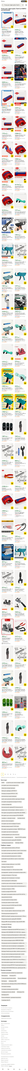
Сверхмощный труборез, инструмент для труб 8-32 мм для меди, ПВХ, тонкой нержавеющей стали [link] (20, 740)
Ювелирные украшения (6, 1053)
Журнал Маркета (4, 1062)
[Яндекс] (10, 1066)
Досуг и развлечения (5, 1023)
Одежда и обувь (4, 1032)
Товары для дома (4, 1034)
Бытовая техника (4, 1027)
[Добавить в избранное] (12, 13)
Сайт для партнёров (5, 1013)
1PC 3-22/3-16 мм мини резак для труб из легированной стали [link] (19, 364)
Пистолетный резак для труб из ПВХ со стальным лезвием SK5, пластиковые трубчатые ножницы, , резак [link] (7, 262)
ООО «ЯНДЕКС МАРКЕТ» (9, 1064)
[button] (26, 5)
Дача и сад (3, 1041)
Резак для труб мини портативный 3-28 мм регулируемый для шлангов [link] (6, 614)
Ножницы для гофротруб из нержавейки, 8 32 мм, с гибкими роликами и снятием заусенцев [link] (7, 364)
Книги (2, 1043)
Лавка (8, 1069)
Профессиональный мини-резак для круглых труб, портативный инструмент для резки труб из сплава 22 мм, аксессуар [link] (7, 764)
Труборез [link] (4, 512)
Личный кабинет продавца (6, 1007)
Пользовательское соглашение (7, 1056)
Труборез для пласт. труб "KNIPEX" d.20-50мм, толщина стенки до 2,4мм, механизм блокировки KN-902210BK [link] (20, 136)
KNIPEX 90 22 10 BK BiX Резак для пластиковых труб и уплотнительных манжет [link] (7, 212)
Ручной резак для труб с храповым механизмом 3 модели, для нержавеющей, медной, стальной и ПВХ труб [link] (20, 314)
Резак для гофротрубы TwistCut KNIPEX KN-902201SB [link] (19, 513)
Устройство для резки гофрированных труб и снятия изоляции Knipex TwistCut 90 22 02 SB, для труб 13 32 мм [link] (20, 110)
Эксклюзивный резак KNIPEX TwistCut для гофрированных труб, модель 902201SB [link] (19, 187)
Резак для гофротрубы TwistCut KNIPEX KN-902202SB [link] (19, 57)
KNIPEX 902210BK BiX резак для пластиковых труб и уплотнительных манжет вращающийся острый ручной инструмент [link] (20, 161)
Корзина (19, 1069)
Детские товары (4, 1052)
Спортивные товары (5, 1046)
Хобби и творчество (5, 1039)
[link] (3, 783)
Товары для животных (5, 1048)
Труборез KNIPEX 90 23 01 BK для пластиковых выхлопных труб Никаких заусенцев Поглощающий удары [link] (7, 161)
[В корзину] (12, 26)
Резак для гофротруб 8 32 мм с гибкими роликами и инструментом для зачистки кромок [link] (20, 212)
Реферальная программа (6, 1018)
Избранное (14, 1069)
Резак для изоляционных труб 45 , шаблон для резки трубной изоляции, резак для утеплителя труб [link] (7, 564)
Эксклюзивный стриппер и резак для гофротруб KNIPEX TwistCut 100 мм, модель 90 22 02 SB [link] (20, 84)
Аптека (2, 1036)
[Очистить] (22, 5)
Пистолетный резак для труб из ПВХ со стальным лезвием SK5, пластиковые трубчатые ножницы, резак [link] (20, 564)
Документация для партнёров (7, 1011)
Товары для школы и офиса (6, 1044)
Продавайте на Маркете (6, 1009)
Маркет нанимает (4, 1060)
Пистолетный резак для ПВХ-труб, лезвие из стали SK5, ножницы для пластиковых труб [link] (20, 237)
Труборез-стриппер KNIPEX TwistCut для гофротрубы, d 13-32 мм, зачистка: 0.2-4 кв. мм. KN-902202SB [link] (20, 32)
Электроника (4, 1030)
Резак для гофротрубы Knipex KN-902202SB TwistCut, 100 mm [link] (6, 32)
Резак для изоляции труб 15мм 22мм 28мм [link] (7, 438)
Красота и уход (4, 1037)
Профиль (25, 1069)
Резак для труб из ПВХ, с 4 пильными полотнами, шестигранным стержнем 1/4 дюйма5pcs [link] (20, 262)
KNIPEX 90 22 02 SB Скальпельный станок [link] (6, 57)
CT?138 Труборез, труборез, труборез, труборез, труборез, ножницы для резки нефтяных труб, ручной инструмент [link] (19, 388)
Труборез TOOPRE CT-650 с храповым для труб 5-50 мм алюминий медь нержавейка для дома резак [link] (7, 314)
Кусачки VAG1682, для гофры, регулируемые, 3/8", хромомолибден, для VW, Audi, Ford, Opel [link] (20, 614)
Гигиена (2, 1028)
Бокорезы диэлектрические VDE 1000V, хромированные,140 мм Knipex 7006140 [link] (7, 489)
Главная (3, 1069)
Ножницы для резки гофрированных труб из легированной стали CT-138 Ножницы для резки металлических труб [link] (20, 339)
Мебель (2, 1025)
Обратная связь (4, 1058)
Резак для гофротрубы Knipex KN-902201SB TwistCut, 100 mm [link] (6, 110)
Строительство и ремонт (6, 1050)
